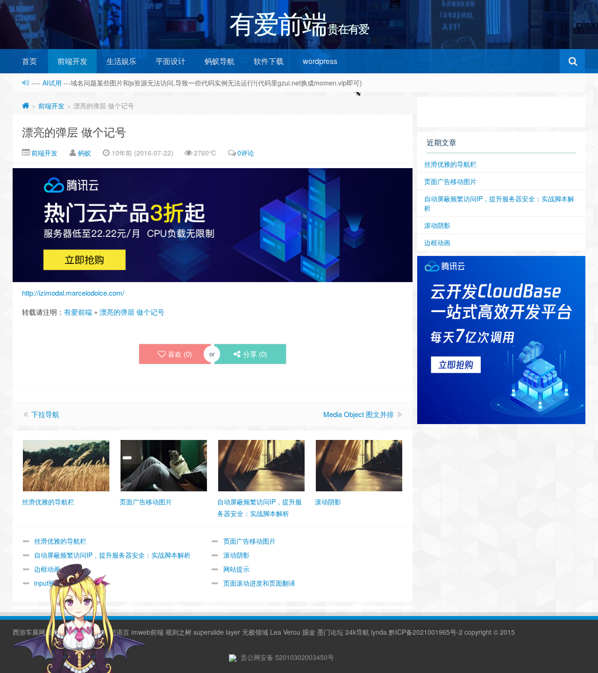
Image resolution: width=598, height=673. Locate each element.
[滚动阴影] (359, 464)
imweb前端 (147, 632)
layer (233, 632)
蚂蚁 (84, 152)
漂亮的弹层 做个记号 (74, 131)
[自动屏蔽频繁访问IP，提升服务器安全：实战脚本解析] (261, 464)
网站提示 (236, 569)
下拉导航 (45, 414)
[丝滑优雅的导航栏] (66, 464)
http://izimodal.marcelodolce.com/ (73, 293)
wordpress (320, 61)
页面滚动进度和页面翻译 (259, 583)
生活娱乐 (121, 61)
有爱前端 (78, 312)
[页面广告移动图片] (164, 464)
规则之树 (178, 632)
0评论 (245, 152)
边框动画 (437, 242)
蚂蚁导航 (220, 61)
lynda (379, 632)
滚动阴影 (236, 555)
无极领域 (255, 632)
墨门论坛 (330, 632)
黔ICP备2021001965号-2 (426, 632)
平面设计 (170, 61)
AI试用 (53, 82)
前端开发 (72, 61)
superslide (208, 632)
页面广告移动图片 (249, 540)
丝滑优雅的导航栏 (60, 540)
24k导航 (357, 632)
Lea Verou (285, 632)
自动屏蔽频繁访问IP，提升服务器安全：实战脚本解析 (112, 555)
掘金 (308, 632)
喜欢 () (180, 354)
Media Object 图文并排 (358, 414)
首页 (29, 61)
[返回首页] (25, 105)
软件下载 (269, 61)
